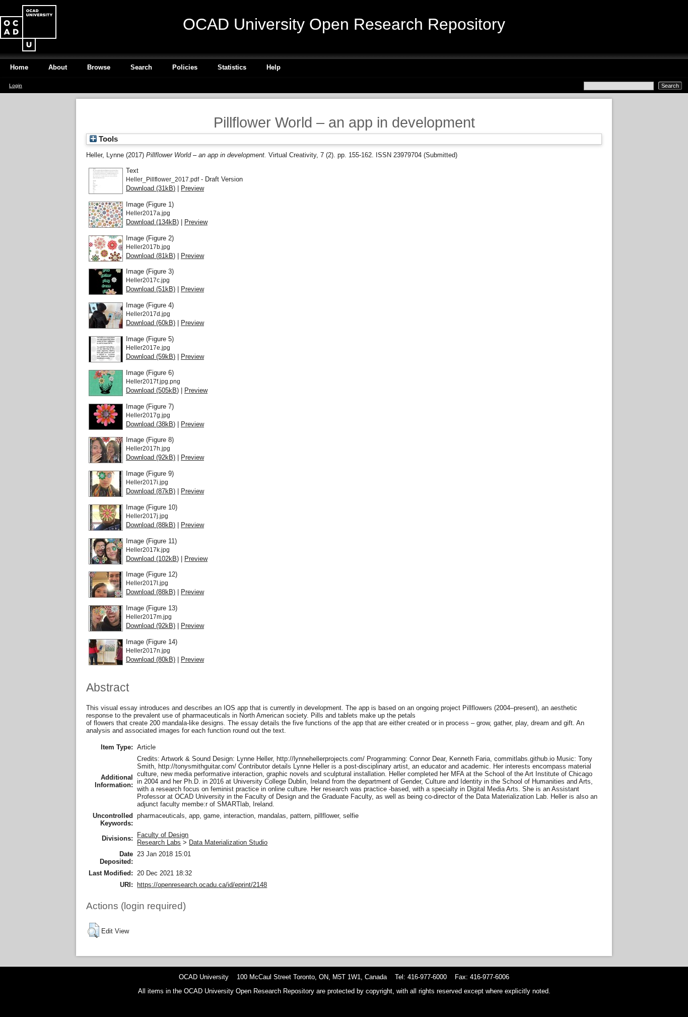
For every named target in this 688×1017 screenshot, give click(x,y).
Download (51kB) (150, 289)
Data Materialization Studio (228, 842)
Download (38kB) (150, 424)
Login (15, 85)
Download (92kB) (150, 457)
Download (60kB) (150, 323)
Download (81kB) (150, 256)
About (57, 67)
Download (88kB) (150, 525)
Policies (184, 67)
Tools (107, 139)
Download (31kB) (150, 188)
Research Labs (159, 842)
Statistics (232, 67)
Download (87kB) (150, 491)
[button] (93, 930)
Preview (192, 188)
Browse (98, 67)
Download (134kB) (152, 222)
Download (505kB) (152, 390)
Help (273, 67)
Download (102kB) (152, 558)
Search (141, 67)
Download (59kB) (150, 356)
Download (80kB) (150, 659)
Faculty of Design (162, 835)
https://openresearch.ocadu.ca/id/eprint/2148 (202, 884)
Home (19, 67)
